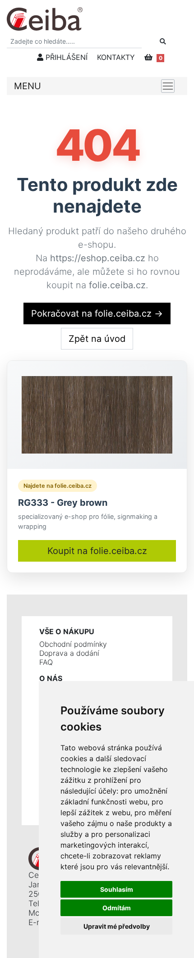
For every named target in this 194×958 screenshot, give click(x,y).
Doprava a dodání (69, 653)
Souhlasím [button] (116, 889)
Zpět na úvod (97, 338)
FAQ (46, 662)
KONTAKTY (116, 57)
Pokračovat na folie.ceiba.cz (97, 313)
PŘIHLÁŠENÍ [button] (65, 57)
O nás (50, 678)
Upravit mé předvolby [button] (116, 926)
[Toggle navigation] (168, 86)
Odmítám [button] (116, 908)
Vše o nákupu (66, 631)
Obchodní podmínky (73, 644)
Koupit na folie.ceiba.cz (97, 550)
